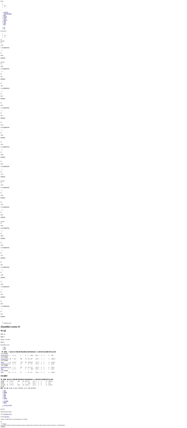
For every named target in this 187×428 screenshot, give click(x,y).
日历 (5, 18)
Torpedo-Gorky (4, 355)
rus (4, 27)
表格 (5, 23)
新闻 (5, 15)
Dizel (2, 369)
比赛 (5, 349)
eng (4, 28)
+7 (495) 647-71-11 (7, 414)
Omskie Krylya (4, 367)
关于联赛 (6, 14)
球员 (5, 21)
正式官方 (6, 12)
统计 (5, 24)
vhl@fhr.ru (6, 416)
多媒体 (5, 17)
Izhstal (2, 362)
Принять (3, 426)
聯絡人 (10, 14)
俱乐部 (5, 20)
